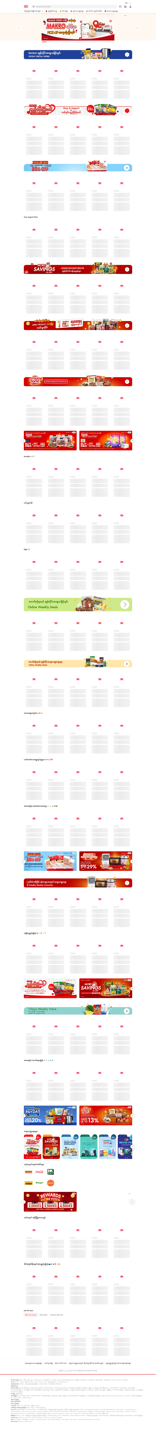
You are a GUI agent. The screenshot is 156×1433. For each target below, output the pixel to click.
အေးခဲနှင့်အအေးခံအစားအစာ (55, 1384)
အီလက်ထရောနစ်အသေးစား (67, 1380)
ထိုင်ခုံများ (90, 1411)
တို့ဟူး (52, 1390)
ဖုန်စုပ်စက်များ (99, 1380)
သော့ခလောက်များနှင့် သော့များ (43, 1413)
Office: (12, 1419)
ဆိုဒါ (28, 1395)
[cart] (125, 6)
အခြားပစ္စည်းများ (52, 1382)
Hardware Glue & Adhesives (18, 1413)
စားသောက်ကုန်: (14, 1388)
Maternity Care (28, 1421)
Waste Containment (55, 1411)
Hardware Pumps (30, 1413)
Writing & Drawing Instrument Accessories (89, 1419)
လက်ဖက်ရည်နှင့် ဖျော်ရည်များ (93, 1395)
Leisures (67, 1413)
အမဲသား (17, 1382)
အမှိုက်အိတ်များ (20, 1409)
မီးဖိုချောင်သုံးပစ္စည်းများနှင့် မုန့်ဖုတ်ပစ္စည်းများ (36, 1415)
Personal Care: (14, 1417)
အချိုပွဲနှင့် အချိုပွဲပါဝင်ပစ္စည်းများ (77, 1390)
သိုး (45, 1382)
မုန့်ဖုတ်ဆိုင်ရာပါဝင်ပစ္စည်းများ (62, 1390)
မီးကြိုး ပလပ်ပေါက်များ (81, 1380)
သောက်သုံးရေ (22, 1395)
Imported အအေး (27, 1397)
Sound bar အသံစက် (116, 1380)
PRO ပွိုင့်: (13, 1393)
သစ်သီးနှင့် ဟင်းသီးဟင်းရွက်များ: (18, 1407)
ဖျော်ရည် (65, 1395)
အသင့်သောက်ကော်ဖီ (35, 1395)
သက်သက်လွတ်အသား (62, 1382)
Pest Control (25, 1411)
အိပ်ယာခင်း (73, 1411)
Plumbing (61, 1413)
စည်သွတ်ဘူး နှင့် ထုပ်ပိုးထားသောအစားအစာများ (42, 1388)
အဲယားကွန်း (54, 1380)
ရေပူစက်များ (107, 1380)
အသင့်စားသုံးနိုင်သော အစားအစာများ (117, 1388)
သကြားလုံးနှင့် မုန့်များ (130, 1390)
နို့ (17, 1395)
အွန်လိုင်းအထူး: (14, 1386)
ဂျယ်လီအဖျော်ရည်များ (136, 1395)
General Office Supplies (54, 1419)
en (130, 3)
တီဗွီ (25, 1380)
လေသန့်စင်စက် (91, 1380)
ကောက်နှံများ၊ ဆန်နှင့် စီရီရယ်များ (100, 1388)
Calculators (32, 1419)
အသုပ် (32, 1407)
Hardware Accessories (130, 1411)
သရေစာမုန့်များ (139, 1390)
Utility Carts (77, 1413)
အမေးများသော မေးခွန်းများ (33, 1363)
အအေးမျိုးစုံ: (14, 1395)
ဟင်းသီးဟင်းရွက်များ (40, 1407)
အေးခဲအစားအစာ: (15, 1384)
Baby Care (20, 1421)
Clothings (98, 1413)
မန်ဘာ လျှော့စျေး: (15, 1399)
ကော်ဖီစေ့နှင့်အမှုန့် (46, 1395)
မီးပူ (59, 1380)
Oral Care (28, 1417)
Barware (18, 1415)
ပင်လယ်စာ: (13, 1405)
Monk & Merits (65, 1411)
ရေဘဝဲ (37, 1405)
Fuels (23, 1415)
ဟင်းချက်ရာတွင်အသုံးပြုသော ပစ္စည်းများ (77, 1388)
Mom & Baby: (14, 1421)
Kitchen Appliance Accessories (78, 1415)
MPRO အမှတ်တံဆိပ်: (16, 1401)
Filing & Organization (41, 1419)
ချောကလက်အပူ (105, 1395)
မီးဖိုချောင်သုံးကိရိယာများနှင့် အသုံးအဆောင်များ (121, 1415)
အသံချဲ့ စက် (125, 1380)
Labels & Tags (64, 1419)
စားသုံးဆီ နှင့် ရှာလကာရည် (60, 1388)
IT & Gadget (17, 1419)
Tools (71, 1413)
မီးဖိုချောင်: (13, 1415)
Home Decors (120, 1411)
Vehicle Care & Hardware (88, 1413)
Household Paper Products (107, 1409)
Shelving (108, 1411)
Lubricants (54, 1413)
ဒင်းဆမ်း (21, 1384)
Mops (81, 1409)
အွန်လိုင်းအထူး (19, 1393)
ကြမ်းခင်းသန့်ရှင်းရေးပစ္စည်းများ (72, 1409)
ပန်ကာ (21, 1380)
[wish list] (120, 6)
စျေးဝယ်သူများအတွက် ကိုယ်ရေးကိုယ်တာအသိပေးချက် (86, 1363)
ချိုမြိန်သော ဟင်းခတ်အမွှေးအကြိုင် (115, 1390)
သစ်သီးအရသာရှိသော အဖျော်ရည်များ (76, 1395)
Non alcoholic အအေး (16, 1397)
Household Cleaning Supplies (92, 1409)
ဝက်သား (22, 1382)
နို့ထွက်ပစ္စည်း (47, 1390)
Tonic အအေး (127, 1395)
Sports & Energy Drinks (116, 1395)
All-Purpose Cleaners (31, 1409)
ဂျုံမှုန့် (89, 1388)
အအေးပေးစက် (37, 1380)
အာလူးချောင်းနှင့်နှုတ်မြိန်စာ (31, 1384)
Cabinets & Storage (82, 1411)
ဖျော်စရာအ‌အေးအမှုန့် (56, 1395)
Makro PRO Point (61, 1363)
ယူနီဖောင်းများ (105, 1413)
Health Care (22, 1417)
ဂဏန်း (18, 1405)
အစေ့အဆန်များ (131, 1388)
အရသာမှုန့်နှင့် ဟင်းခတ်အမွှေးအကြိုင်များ (32, 1390)
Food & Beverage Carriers (54, 1415)
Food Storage (65, 1415)
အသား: (12, 1382)
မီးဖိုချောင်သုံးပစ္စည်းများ (92, 1415)
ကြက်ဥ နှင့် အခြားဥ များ (23, 1388)
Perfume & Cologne (37, 1417)
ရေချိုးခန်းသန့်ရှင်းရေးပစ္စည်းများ (55, 1409)
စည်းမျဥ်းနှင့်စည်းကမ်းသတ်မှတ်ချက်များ (118, 1363)
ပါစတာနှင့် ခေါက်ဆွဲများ (16, 1390)
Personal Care (47, 1417)
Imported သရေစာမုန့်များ (17, 1391)
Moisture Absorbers (16, 1411)
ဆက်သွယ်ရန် (48, 1363)
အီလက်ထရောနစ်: (15, 1380)
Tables (113, 1411)
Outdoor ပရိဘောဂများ (99, 1411)
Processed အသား (39, 1382)
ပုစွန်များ (33, 1405)
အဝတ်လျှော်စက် (46, 1380)
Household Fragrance (130, 1409)
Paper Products (73, 1419)
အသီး (28, 1407)
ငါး (21, 1405)
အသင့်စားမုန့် (90, 1390)
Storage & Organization (43, 1411)
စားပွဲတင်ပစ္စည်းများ (138, 1415)
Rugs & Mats (33, 1411)
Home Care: (14, 1409)
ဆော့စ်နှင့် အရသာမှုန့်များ (100, 1390)
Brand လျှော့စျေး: (15, 1403)
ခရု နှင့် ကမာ (27, 1405)
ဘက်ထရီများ (25, 1419)
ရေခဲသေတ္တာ (30, 1380)
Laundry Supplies (119, 1409)
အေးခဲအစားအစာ (43, 1384)
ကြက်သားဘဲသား (29, 1382)
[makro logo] (26, 6)
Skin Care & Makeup (57, 1417)
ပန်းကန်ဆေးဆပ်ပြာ (42, 1409)
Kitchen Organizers (104, 1415)
